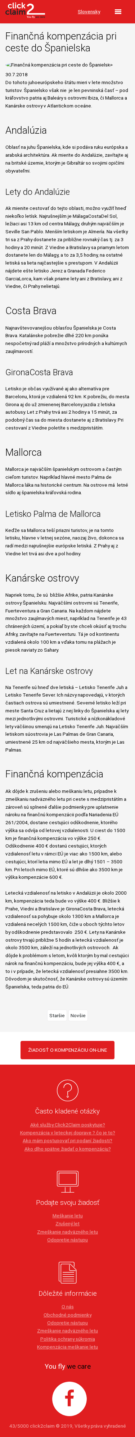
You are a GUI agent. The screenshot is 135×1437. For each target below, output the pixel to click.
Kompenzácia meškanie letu (67, 1347)
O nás (68, 1306)
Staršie (57, 1015)
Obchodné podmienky (67, 1315)
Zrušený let (67, 1223)
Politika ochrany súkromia (67, 1339)
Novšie (78, 1015)
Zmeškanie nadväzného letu (67, 1232)
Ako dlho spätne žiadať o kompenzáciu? (67, 1149)
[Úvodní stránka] (25, 12)
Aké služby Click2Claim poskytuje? (67, 1125)
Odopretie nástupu (67, 1240)
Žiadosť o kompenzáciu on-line (67, 1050)
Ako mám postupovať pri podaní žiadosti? (67, 1140)
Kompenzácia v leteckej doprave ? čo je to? (67, 1132)
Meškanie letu (68, 1215)
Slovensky (89, 11)
